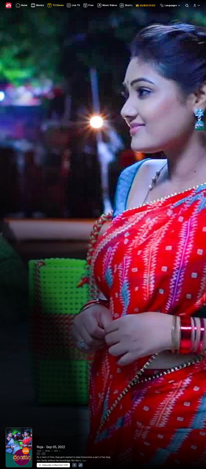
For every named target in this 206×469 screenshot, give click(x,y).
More (84, 461)
